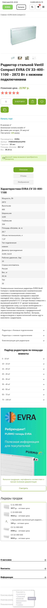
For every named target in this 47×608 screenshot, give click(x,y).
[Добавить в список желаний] (42, 102)
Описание (23, 170)
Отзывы (23, 176)
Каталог (21, 7)
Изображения (23, 182)
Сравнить (5, 110)
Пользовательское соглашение (12, 604)
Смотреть (23, 488)
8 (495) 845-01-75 (37, 2)
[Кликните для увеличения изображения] (23, 35)
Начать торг (7, 119)
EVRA (7, 7)
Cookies (20, 605)
